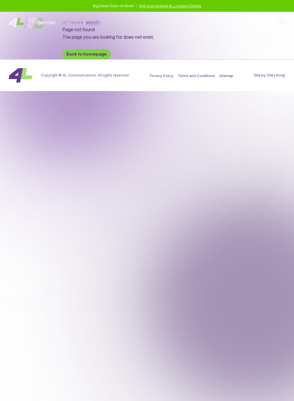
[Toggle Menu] (281, 23)
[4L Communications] (54, 23)
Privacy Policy (161, 76)
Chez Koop (275, 75)
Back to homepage (86, 54)
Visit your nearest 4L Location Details (170, 6)
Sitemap (226, 76)
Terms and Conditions (196, 76)
